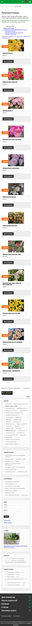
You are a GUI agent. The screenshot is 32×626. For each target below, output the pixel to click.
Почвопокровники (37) (11, 435)
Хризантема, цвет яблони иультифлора (12, 283)
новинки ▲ (26, 36)
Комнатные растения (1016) (21, 404)
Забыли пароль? (8, 522)
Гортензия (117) (24, 410)
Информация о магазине (6, 615)
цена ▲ (19, 36)
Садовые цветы (9, 6)
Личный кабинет (9, 459)
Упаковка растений (10, 471)
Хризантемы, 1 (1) (22, 430)
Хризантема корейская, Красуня (15, 579)
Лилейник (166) (17, 419)
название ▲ (11, 36)
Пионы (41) (17, 426)
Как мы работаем (20, 467)
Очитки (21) (9, 426)
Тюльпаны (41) (21, 433)
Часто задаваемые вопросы (12, 495)
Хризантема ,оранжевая (11, 371)
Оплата (17, 461)
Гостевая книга (8, 610)
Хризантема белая (9, 197)
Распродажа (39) (10, 408)
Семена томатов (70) (11, 441)
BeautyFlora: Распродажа (18, 558)
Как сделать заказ (9, 467)
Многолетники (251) (22, 408)
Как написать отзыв (22, 471)
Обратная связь (16, 615)
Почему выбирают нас (11, 484)
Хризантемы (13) (10, 430)
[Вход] (30, 1)
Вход (7, 516)
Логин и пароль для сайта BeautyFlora (15, 488)
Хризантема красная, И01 (12, 254)
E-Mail (5, 504)
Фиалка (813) (8, 404)
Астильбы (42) (9, 417)
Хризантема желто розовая (12, 342)
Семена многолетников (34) (13, 439)
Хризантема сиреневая (11, 168)
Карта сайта (24, 495)
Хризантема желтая (10, 225)
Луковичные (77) (10, 433)
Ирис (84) (8, 419)
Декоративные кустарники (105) (14, 413)
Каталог (5, 604)
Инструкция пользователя (12, 481)
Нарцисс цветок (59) (22, 424)
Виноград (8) (9, 437)
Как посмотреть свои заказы (12, 486)
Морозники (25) (10, 424)
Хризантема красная (10, 82)
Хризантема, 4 (8, 110)
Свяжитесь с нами (20, 459)
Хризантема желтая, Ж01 (11, 313)
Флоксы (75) (23, 435)
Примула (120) (9, 428)
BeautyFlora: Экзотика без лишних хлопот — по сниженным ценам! (15, 561)
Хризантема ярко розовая (12, 139)
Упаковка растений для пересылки (14, 32)
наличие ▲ (5, 38)
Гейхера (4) (18, 417)
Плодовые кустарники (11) (12, 415)
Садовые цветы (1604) (11, 406)
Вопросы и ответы (10, 492)
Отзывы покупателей (10, 34)
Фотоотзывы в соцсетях (11, 490)
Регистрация (7, 520)
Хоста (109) (18, 428)
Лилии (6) (8, 421)
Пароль (6, 510)
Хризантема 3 (7, 53)
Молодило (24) (17, 421)
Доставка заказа (9, 461)
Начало (2, 6)
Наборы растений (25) (11, 410)
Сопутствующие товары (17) (12, 444)
